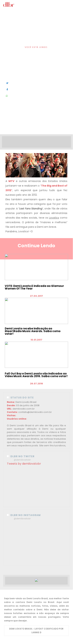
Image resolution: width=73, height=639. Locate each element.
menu (36, 5)
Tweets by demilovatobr (24, 464)
